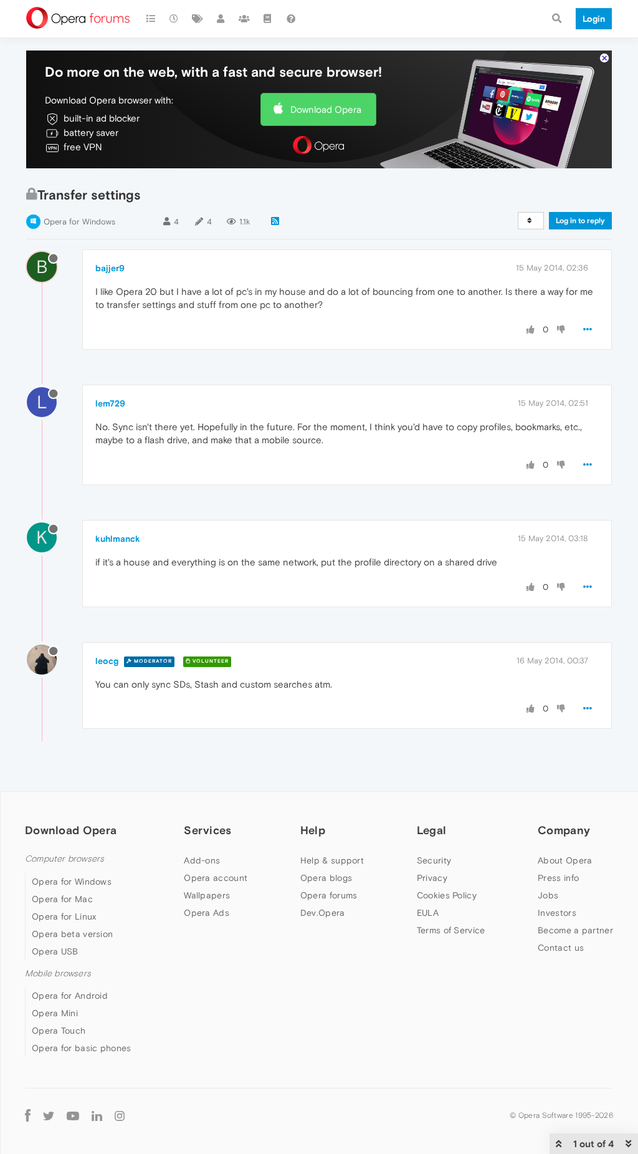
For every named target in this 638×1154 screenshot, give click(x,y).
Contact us (561, 948)
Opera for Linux (64, 916)
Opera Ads (206, 913)
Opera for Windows (79, 221)
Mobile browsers (58, 973)
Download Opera (325, 109)
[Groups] (244, 18)
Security (434, 860)
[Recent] (174, 18)
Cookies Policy (447, 895)
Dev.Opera (322, 913)
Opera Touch (58, 1031)
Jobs (548, 895)
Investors (557, 913)
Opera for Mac (62, 899)
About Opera (565, 860)
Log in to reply (580, 220)
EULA (428, 913)
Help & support (332, 860)
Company (564, 830)
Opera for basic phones (81, 1048)
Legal (432, 830)
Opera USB (55, 951)
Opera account (215, 878)
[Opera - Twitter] (48, 1115)
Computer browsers (64, 858)
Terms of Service (451, 930)
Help (312, 830)
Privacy (432, 878)
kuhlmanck (117, 539)
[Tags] (197, 18)
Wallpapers (207, 895)
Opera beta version (72, 934)
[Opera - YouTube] (72, 1115)
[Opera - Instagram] (119, 1115)
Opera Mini (55, 1013)
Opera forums (329, 895)
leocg (106, 661)
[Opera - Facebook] (28, 1115)
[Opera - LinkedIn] (96, 1115)
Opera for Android (70, 996)
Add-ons (202, 860)
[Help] (291, 18)
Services (207, 830)
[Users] (221, 18)
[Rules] (268, 18)
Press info (558, 878)
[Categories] (151, 18)
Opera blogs (326, 878)
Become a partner (575, 930)
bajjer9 (110, 268)
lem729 (110, 403)
